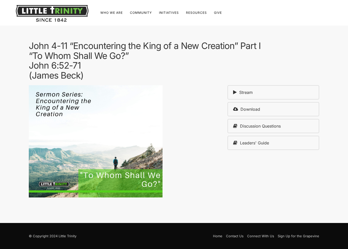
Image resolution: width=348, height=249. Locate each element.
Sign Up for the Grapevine (298, 236)
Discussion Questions (260, 126)
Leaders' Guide (254, 142)
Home (217, 236)
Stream (246, 92)
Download (250, 109)
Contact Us (235, 236)
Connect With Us (260, 236)
